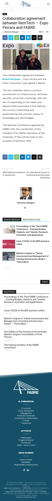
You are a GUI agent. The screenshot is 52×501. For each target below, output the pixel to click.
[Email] (34, 37)
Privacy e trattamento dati (26, 497)
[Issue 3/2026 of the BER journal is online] (9, 244)
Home (5, 10)
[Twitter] (10, 37)
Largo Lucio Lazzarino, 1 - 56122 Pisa (17, 488)
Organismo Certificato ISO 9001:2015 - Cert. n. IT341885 (26, 492)
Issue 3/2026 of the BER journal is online (24, 310)
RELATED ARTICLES (12, 220)
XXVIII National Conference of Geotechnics (14, 173)
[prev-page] (4, 268)
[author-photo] (26, 199)
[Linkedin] (22, 37)
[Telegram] (28, 37)
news (11, 10)
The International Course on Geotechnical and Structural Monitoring (37, 175)
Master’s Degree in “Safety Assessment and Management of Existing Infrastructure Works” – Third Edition (26, 321)
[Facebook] (5, 37)
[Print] (39, 37)
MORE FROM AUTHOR (31, 220)
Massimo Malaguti (12, 32)
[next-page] (8, 268)
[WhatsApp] (16, 37)
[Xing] (26, 207)
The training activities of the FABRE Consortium (21, 346)
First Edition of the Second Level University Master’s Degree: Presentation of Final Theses (25, 334)
